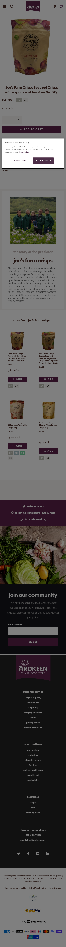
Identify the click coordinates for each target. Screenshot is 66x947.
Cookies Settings (20, 160)
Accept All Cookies (43, 161)
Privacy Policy (24, 152)
